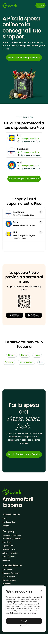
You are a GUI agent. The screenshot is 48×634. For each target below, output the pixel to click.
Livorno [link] (24, 355)
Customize (24, 626)
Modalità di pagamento (12, 538)
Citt (24, 117)
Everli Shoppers (8, 556)
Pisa (31, 117)
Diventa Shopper (9, 580)
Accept (24, 621)
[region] (24, 608)
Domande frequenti (10, 573)
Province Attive (8, 522)
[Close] (41, 590)
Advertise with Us (9, 553)
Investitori (6, 584)
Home (17, 117)
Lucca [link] (37, 355)
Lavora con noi (8, 577)
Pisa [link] (41, 362)
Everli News (7, 569)
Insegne (5, 525)
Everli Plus (6, 542)
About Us (6, 560)
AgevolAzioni (8, 546)
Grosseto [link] (9, 362)
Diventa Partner (9, 549)
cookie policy (31, 613)
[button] (14, 315)
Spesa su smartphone (11, 535)
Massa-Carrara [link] (26, 362)
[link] (24, 57)
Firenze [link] (11, 355)
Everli (4, 518)
